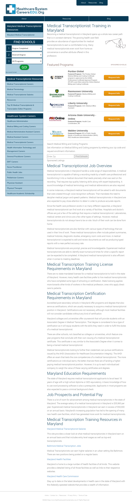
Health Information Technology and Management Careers (21, 149)
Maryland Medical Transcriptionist (20, 35)
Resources (92, 2)
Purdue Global (76, 71)
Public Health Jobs (14, 172)
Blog (101, 2)
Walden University (78, 130)
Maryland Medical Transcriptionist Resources (24, 28)
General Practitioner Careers (19, 156)
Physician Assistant (15, 183)
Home (47, 495)
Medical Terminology (15, 89)
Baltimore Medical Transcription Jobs (64, 445)
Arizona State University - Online (82, 117)
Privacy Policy (72, 495)
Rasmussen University (80, 91)
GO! (24, 67)
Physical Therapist (14, 188)
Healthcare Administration (17, 121)
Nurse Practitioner (14, 167)
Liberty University (78, 103)
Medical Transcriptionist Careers (20, 84)
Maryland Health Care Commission (63, 476)
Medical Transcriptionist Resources (25, 79)
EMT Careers (12, 162)
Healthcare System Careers (21, 116)
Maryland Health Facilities (59, 459)
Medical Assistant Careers (17, 137)
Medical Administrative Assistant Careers (23, 132)
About (83, 2)
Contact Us (53, 495)
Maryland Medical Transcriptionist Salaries (66, 428)
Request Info (114, 77)
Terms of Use (83, 495)
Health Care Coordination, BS (79, 122)
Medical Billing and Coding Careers (21, 126)
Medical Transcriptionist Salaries (20, 95)
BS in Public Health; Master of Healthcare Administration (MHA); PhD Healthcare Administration (83, 135)
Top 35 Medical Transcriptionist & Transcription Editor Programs (20, 107)
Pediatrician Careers (15, 178)
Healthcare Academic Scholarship (20, 193)
